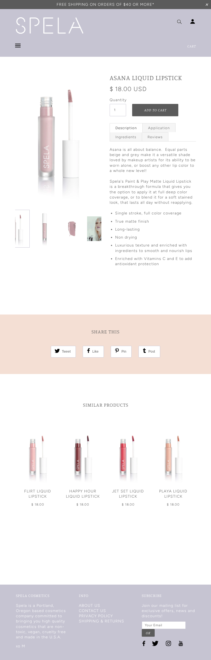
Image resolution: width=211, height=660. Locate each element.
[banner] (50, 25)
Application (159, 128)
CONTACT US (92, 610)
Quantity (118, 100)
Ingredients (125, 137)
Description (126, 128)
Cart (191, 46)
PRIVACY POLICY (96, 616)
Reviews (155, 137)
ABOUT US (89, 605)
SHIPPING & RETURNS (101, 621)
